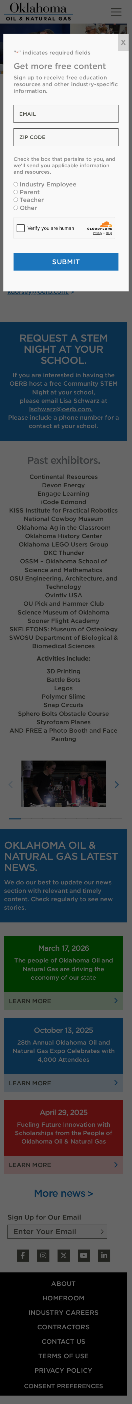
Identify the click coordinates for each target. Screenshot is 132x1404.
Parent (30, 192)
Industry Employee (48, 184)
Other (28, 208)
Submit (66, 261)
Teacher (32, 200)
